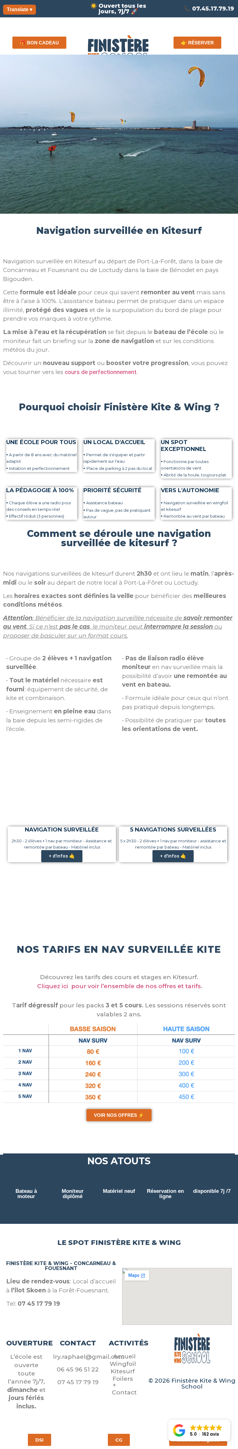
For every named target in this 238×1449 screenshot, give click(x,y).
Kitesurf (123, 1371)
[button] (199, 1430)
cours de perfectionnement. (102, 372)
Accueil (124, 1356)
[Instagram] (192, 1371)
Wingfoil (123, 1363)
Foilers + (122, 1382)
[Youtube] (203, 1371)
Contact (124, 1392)
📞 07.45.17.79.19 (209, 8)
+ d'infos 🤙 (62, 856)
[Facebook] (181, 1371)
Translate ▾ (19, 9)
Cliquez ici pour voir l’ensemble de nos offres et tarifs (119, 986)
